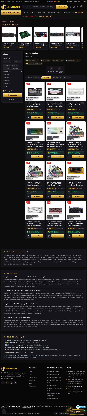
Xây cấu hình (79, 12)
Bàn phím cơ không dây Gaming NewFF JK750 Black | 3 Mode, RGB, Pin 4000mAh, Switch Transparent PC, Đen (34, 184)
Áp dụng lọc (12, 95)
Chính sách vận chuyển (54, 377)
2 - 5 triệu (15, 65)
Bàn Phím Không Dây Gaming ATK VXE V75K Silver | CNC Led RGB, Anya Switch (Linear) (34, 223)
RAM (58, 12)
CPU (32, 12)
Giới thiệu (69, 1)
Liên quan (36, 77)
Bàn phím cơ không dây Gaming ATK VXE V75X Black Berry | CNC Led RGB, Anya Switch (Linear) (55, 223)
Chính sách (77, 1)
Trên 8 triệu (15, 68)
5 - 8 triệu (6, 68)
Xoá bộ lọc (12, 99)
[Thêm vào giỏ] (28, 117)
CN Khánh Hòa (72, 379)
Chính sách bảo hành (53, 374)
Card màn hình (40, 12)
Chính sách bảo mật (53, 398)
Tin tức (64, 1)
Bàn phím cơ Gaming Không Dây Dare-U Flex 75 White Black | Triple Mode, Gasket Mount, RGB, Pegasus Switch (55, 144)
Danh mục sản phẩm (12, 12)
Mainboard (51, 12)
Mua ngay (37, 117)
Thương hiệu (12, 71)
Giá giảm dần (57, 77)
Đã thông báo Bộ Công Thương (27, 357)
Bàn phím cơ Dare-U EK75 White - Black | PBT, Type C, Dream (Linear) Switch (55, 104)
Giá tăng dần (46, 77)
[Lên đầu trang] (4, 411)
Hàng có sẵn (29, 16)
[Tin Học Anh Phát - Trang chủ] (11, 7)
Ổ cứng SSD (66, 12)
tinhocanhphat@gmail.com (76, 389)
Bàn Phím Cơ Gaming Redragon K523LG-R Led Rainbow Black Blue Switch (34, 104)
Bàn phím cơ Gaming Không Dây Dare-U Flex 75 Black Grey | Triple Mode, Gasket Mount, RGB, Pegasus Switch (35, 144)
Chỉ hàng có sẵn (9, 91)
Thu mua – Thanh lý (44, 16)
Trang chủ (4, 21)
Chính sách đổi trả (52, 385)
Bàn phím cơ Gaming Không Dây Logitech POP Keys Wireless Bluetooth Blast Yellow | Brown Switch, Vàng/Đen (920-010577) (75, 184)
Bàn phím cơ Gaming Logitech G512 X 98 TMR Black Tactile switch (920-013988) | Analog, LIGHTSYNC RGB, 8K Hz (75, 223)
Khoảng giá (7, 58)
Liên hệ (84, 1)
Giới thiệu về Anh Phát (53, 371)
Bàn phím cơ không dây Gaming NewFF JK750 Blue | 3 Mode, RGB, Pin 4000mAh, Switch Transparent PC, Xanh (54, 184)
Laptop (25, 12)
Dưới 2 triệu (7, 65)
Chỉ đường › (71, 377)
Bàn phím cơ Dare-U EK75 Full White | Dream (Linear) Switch (76, 104)
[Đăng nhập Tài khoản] (77, 6)
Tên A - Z (66, 77)
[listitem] (9, 38)
